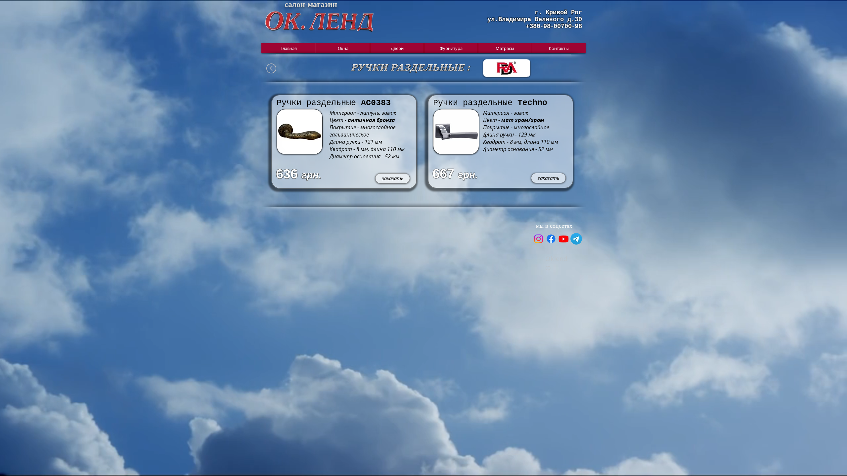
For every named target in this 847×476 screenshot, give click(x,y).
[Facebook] (551, 239)
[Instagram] (538, 239)
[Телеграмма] (576, 239)
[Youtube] (563, 239)
